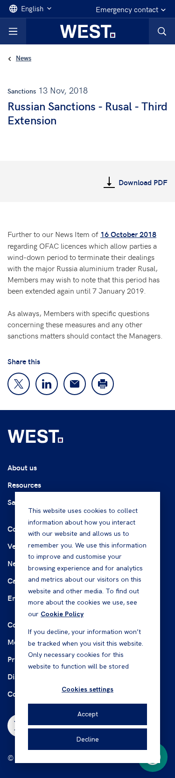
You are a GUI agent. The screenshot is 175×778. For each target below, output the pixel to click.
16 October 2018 (128, 234)
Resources (24, 485)
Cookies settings (87, 689)
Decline (88, 739)
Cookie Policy (62, 614)
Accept (87, 714)
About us (22, 467)
